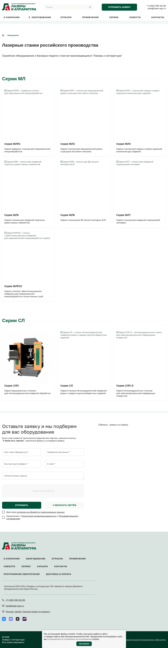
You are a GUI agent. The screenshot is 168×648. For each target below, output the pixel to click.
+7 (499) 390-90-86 (156, 5)
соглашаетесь (54, 639)
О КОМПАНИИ (12, 17)
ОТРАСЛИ (66, 17)
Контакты (60, 566)
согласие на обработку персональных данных (41, 512)
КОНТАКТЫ (157, 17)
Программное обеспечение (22, 574)
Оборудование (35, 558)
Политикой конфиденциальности (38, 516)
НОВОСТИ (135, 17)
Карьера (42, 566)
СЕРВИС (114, 17)
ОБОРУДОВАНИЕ (41, 17)
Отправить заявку (119, 7)
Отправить (21, 505)
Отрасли (57, 558)
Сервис (26, 566)
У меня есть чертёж (64, 505)
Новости (9, 566)
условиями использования (77, 639)
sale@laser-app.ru (157, 8)
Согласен (84, 644)
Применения (77, 558)
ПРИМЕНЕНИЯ (90, 17)
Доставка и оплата (58, 574)
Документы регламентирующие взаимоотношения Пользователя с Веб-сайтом (130, 640)
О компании (12, 558)
